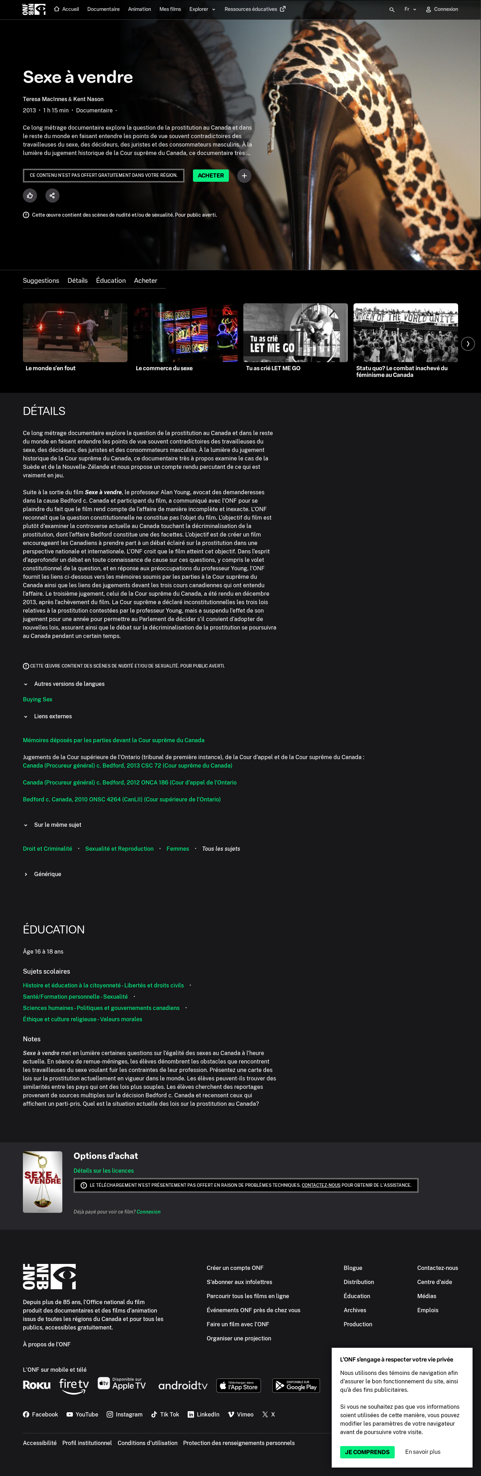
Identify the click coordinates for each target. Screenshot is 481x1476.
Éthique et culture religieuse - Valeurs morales (82, 1019)
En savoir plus (423, 1452)
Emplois (427, 1310)
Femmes (178, 848)
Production (358, 1324)
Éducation (111, 281)
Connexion (149, 1212)
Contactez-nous (321, 1185)
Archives (355, 1310)
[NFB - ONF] (34, 10)
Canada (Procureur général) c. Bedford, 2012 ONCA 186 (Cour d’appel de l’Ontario (130, 782)
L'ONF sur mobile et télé (55, 1369)
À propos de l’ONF (47, 1344)
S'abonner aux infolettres (239, 1282)
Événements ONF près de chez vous (253, 1310)
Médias (426, 1296)
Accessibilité (40, 1443)
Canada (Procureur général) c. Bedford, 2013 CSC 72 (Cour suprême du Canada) (127, 765)
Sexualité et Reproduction (119, 848)
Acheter (211, 175)
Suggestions (41, 281)
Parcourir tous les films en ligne (248, 1296)
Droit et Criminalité (47, 848)
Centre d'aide (434, 1282)
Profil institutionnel (87, 1443)
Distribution (359, 1282)
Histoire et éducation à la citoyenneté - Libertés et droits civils (103, 985)
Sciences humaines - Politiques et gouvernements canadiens (101, 1008)
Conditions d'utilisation (147, 1443)
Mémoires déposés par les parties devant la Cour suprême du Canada (114, 740)
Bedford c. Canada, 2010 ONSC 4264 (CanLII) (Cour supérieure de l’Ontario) (122, 799)
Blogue (353, 1268)
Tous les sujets (221, 848)
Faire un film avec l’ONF (238, 1324)
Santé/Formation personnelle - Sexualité (75, 996)
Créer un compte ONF (235, 1268)
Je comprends (367, 1452)
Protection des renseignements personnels (239, 1443)
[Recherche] (392, 10)
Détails (78, 281)
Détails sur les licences (104, 1170)
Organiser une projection (239, 1338)
